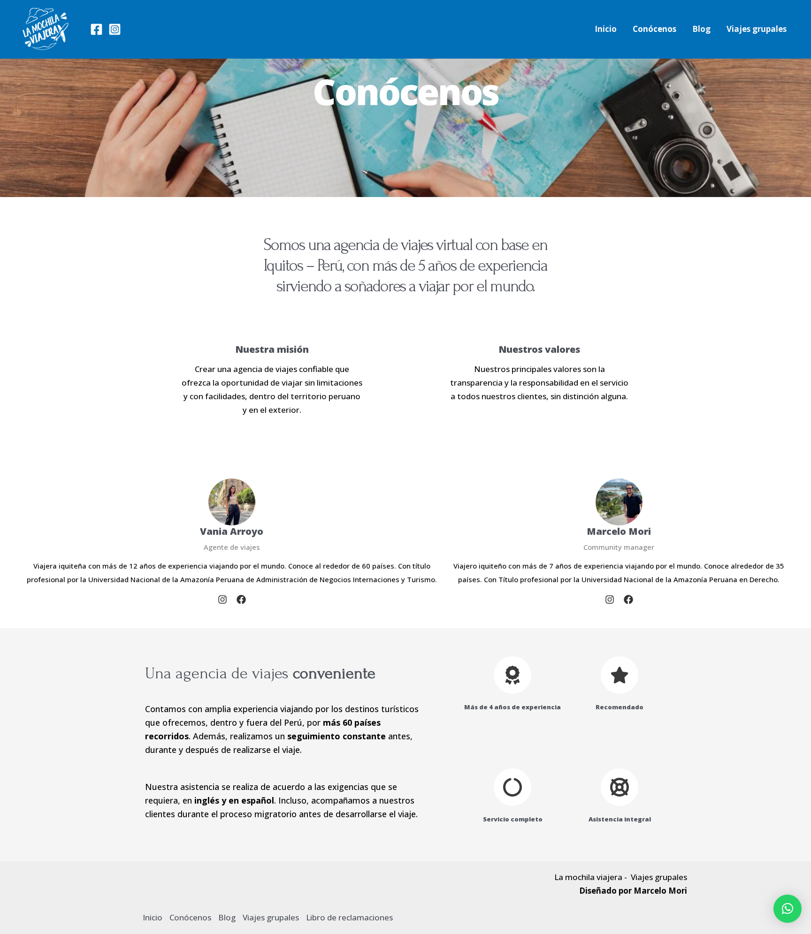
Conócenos (654, 28)
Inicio (606, 28)
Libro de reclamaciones (349, 917)
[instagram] (222, 599)
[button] (787, 909)
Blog (701, 28)
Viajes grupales (757, 28)
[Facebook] (96, 29)
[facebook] (241, 599)
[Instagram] (114, 29)
